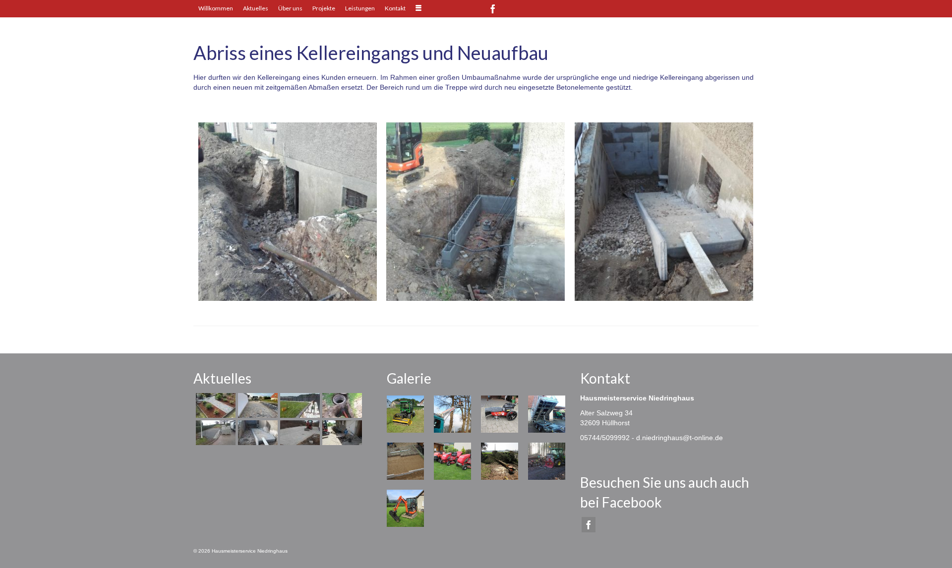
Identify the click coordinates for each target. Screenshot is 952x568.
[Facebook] (492, 8)
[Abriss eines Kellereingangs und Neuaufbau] (257, 432)
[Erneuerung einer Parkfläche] (214, 432)
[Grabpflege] (214, 405)
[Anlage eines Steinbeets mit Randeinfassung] (299, 405)
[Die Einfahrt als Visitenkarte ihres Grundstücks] (257, 405)
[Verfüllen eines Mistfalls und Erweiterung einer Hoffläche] (341, 432)
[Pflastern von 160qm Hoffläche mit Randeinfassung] (299, 432)
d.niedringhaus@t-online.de (679, 438)
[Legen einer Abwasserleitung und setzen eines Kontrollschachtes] (341, 405)
